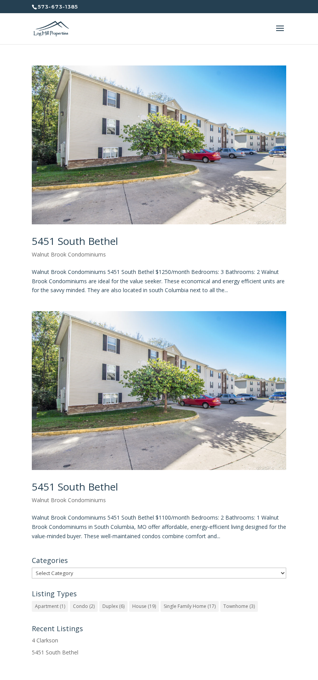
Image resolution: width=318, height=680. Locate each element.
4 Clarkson (45, 640)
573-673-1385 (58, 6)
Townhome (239, 606)
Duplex (113, 606)
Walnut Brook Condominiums (69, 254)
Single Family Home (190, 606)
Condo (84, 606)
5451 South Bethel (75, 241)
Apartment (50, 606)
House (144, 606)
